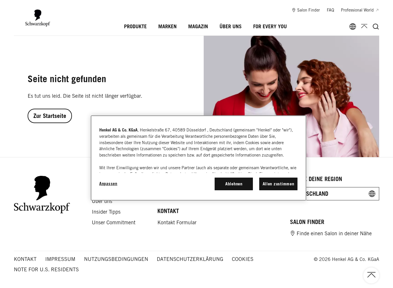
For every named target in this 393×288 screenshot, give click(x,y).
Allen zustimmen (278, 183)
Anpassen (108, 183)
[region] (198, 158)
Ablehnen (234, 183)
